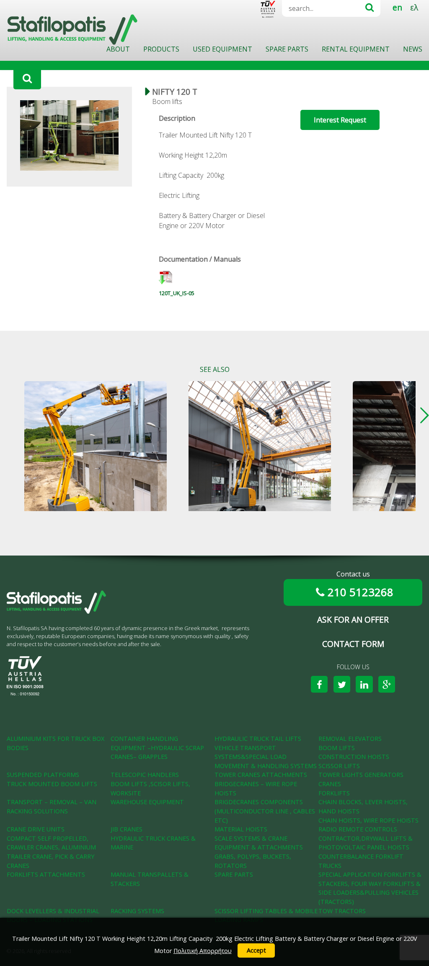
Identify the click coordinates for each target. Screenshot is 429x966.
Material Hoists (240, 829)
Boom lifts (336, 748)
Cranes (329, 784)
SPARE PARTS (287, 49)
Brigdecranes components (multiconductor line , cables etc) (264, 811)
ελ (414, 7)
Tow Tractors (342, 911)
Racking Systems (137, 911)
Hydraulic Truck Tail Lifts (257, 739)
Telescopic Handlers (145, 775)
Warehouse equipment (147, 802)
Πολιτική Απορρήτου (202, 951)
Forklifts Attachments (46, 874)
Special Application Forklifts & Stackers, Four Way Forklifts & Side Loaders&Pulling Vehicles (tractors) (369, 888)
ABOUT (118, 49)
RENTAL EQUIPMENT (356, 49)
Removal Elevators (350, 739)
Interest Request (340, 120)
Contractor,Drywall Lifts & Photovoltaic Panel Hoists (365, 843)
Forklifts (334, 793)
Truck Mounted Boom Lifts (52, 784)
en (397, 7)
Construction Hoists (353, 757)
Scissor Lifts (339, 766)
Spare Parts (233, 874)
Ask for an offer (353, 619)
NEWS (412, 49)
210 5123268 (360, 592)
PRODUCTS (161, 49)
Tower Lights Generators (360, 775)
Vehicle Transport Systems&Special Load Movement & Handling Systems (265, 757)
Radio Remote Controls (357, 829)
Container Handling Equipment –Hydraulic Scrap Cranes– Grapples (157, 748)
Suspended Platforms (43, 775)
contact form (353, 643)
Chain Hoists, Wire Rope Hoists (368, 820)
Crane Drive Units (36, 829)
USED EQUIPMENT (222, 49)
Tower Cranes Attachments (260, 775)
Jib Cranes (126, 829)
